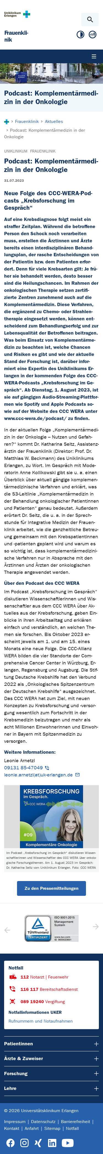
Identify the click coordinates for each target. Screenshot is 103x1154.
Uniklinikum (15, 151)
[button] (95, 928)
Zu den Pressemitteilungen (51, 888)
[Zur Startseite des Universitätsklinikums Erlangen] (17, 14)
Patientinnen (18, 1044)
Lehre (10, 1088)
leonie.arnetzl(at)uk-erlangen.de (38, 775)
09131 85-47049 (23, 768)
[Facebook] (10, 1143)
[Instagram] (24, 1143)
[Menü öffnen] (94, 56)
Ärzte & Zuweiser (23, 1058)
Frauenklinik (42, 151)
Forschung (15, 1073)
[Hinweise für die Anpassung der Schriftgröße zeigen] (92, 36)
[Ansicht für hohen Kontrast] (80, 36)
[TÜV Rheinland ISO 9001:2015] (51, 928)
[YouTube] (68, 1143)
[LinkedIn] (52, 1143)
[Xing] (38, 1143)
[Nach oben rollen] (94, 1145)
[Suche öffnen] (90, 19)
